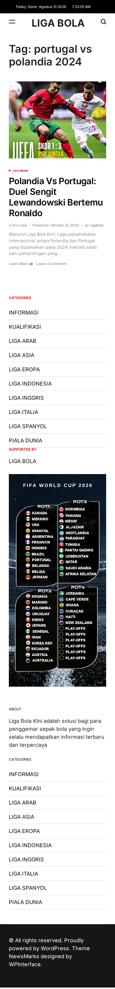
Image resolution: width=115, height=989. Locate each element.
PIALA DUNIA (25, 440)
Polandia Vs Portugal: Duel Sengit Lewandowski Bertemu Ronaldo (56, 197)
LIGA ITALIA (23, 412)
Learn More (19, 263)
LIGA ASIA (21, 355)
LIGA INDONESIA (30, 383)
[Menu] (12, 21)
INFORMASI (24, 312)
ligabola (97, 225)
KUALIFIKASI (25, 327)
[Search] (103, 21)
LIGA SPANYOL (28, 426)
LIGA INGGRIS (26, 398)
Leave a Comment (51, 263)
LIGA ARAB (22, 341)
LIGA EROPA (20, 170)
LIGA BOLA (58, 23)
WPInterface (25, 964)
